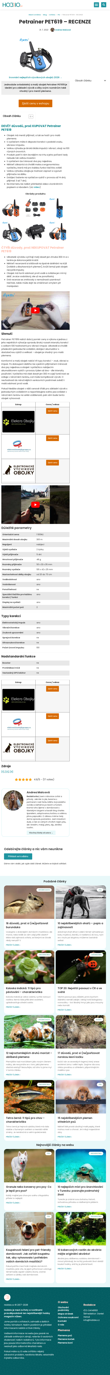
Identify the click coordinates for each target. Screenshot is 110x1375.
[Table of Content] (31, 116)
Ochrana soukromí (68, 1317)
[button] (96, 4)
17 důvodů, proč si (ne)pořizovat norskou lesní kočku (79, 1055)
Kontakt (62, 1321)
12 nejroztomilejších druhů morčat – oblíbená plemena (29, 1055)
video (37, 187)
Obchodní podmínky (63, 1309)
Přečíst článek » (13, 945)
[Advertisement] (91, 54)
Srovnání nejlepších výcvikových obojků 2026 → (35, 77)
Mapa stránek (65, 1313)
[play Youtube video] (35, 310)
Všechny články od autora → (41, 833)
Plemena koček (66, 1339)
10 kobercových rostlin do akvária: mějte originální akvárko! (80, 1252)
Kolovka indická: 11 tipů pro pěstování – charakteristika (24, 990)
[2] (7, 771)
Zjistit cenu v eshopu (35, 103)
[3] (11, 771)
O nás (61, 1324)
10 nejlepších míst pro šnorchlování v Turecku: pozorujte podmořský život (80, 1190)
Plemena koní (65, 1343)
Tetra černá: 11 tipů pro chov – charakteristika (25, 1120)
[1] (2, 771)
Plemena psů (65, 1335)
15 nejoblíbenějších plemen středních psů (75, 1120)
